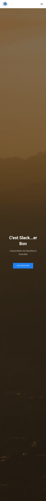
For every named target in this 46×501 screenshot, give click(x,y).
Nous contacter (23, 265)
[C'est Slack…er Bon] (6, 4)
